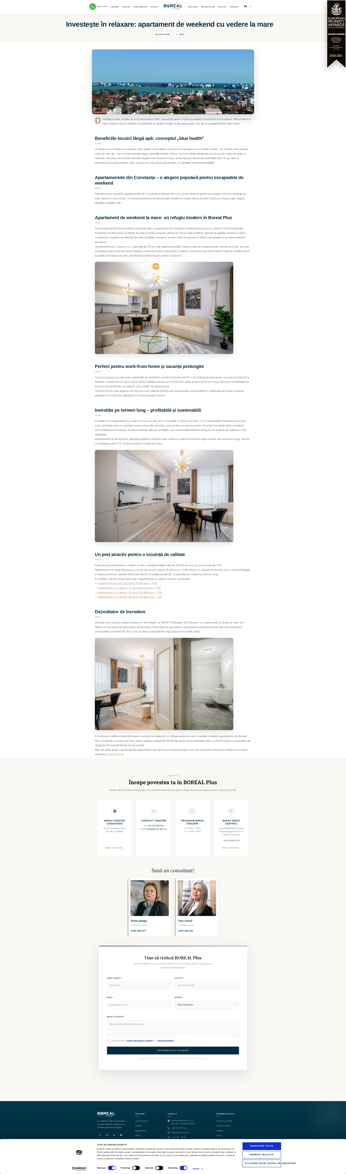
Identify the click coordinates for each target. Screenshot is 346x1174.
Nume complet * (115, 978)
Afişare (196, 1169)
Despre (115, 7)
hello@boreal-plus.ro (156, 829)
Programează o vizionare (173, 1050)
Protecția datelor (223, 1126)
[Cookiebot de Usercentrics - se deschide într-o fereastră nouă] (79, 1169)
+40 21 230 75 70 (231, 840)
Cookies (219, 1130)
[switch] (136, 1168)
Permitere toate (261, 1146)
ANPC (219, 1135)
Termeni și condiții (224, 1121)
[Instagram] (107, 1135)
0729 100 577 (138, 930)
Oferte (154, 7)
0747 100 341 (185, 930)
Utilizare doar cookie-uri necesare (263, 1163)
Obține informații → (114, 848)
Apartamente (140, 7)
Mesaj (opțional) (115, 1017)
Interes (178, 997)
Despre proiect (141, 1121)
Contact (234, 7)
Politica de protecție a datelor (140, 1041)
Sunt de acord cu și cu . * (144, 1041)
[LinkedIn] (114, 1135)
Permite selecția (262, 1154)
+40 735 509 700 (155, 825)
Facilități (193, 7)
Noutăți (222, 7)
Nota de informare (166, 1041)
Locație (126, 7)
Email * (110, 997)
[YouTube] (121, 1135)
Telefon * (179, 978)
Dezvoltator (208, 7)
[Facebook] (100, 1135)
